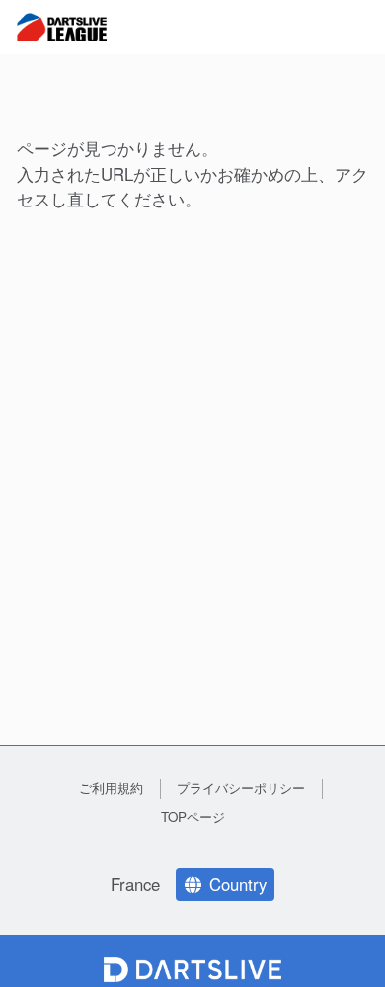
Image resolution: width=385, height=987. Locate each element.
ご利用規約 (111, 788)
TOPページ (193, 816)
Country (238, 884)
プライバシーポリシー (241, 788)
